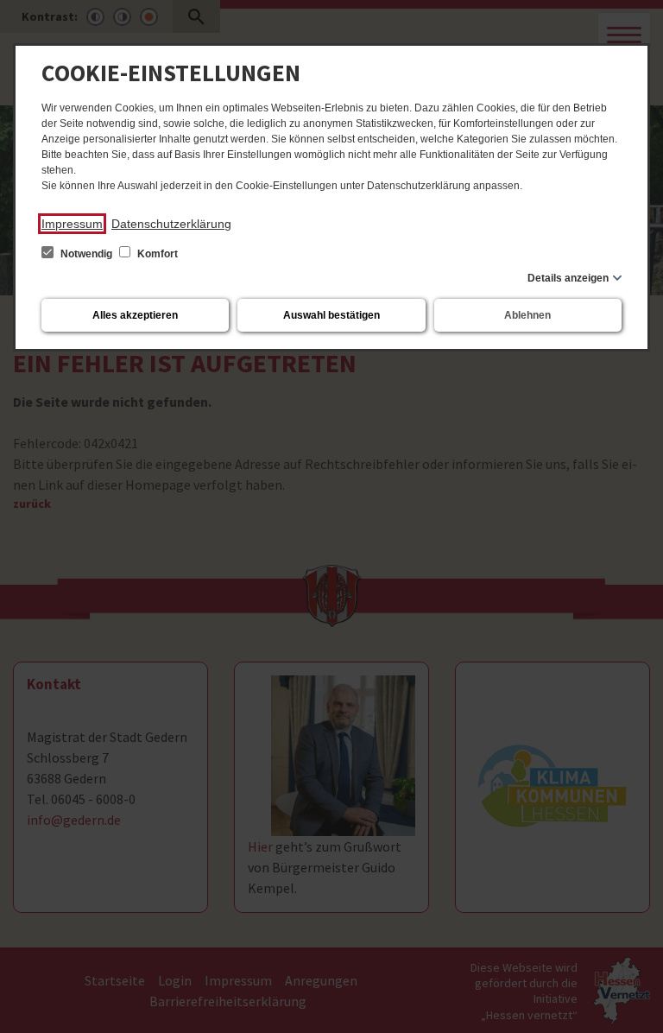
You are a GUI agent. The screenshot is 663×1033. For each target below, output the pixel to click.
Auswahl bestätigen (331, 315)
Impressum (72, 224)
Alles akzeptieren (135, 315)
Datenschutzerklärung (171, 224)
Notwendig (86, 254)
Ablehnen (527, 315)
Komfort (156, 254)
